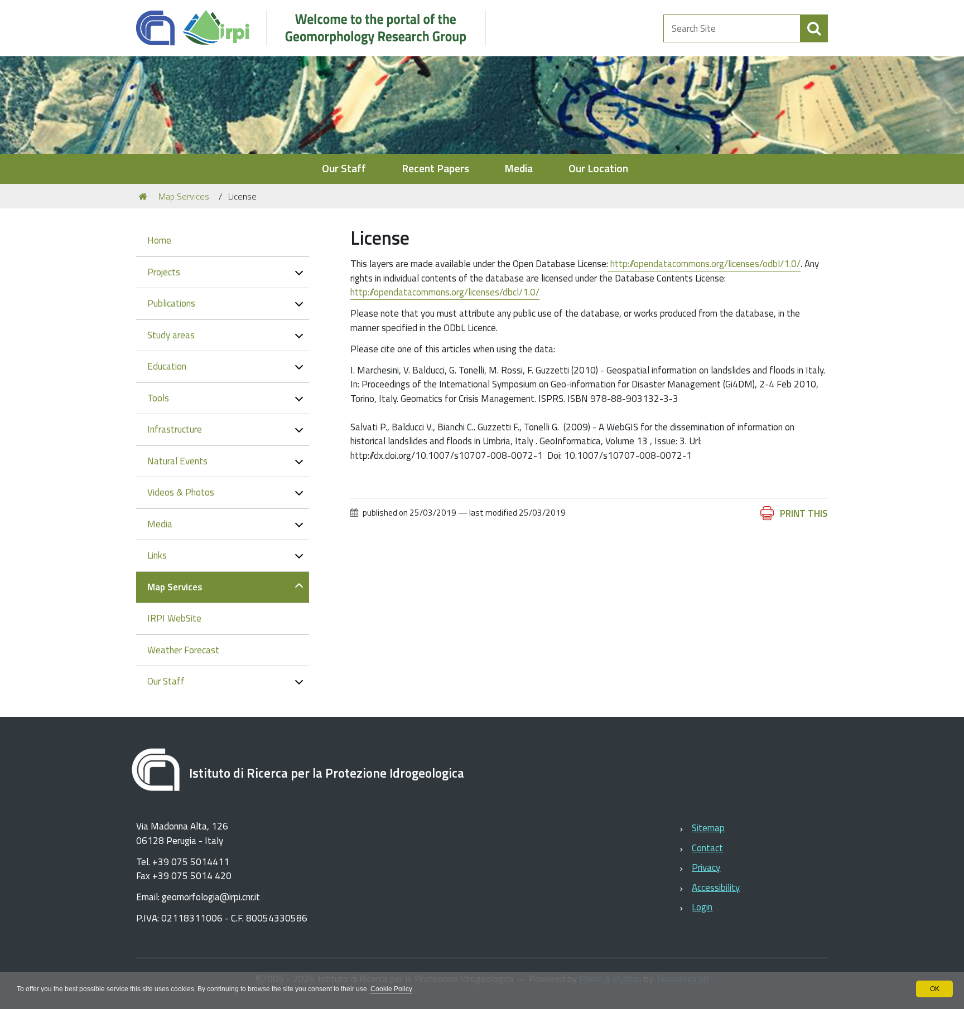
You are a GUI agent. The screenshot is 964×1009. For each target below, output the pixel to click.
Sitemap (708, 828)
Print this (804, 513)
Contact (707, 848)
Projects (163, 272)
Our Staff (344, 169)
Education (166, 366)
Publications (171, 303)
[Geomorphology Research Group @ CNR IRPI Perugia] (316, 28)
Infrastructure (174, 429)
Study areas (171, 335)
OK (934, 989)
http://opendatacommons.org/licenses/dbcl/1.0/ (444, 292)
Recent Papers (435, 169)
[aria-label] (814, 28)
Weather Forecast (183, 650)
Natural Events (177, 461)
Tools (158, 398)
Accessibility (716, 887)
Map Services (183, 196)
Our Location (598, 169)
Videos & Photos (180, 492)
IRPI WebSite (174, 618)
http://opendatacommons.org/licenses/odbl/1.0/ (704, 263)
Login (702, 907)
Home (159, 240)
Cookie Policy (391, 989)
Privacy (706, 867)
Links (157, 555)
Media (518, 169)
